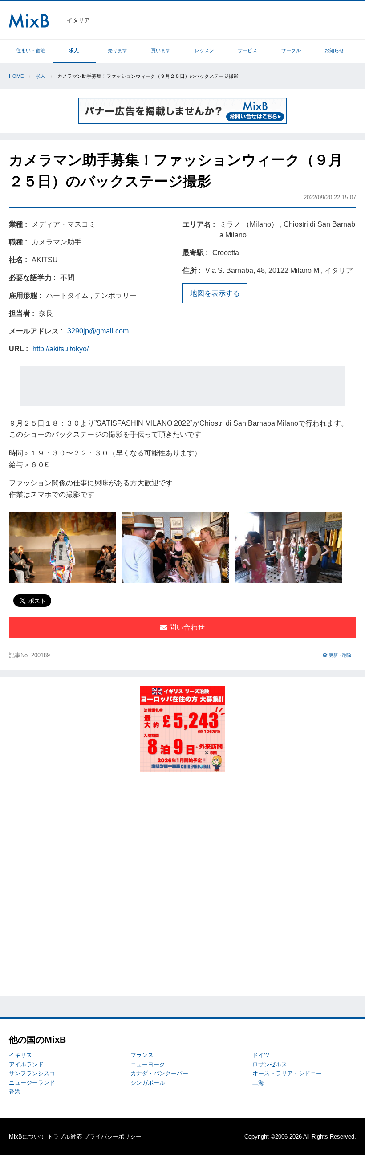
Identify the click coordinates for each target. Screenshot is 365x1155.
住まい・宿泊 (30, 50)
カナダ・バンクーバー (159, 1073)
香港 (14, 1091)
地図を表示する (215, 293)
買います (160, 50)
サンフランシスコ (32, 1073)
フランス (142, 1055)
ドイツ (261, 1055)
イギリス (20, 1055)
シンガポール (147, 1082)
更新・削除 (339, 655)
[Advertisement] (182, 386)
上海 (258, 1082)
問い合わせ (186, 627)
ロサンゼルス (269, 1064)
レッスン (204, 50)
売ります (117, 50)
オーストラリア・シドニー (287, 1073)
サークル (291, 50)
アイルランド (26, 1064)
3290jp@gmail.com (98, 331)
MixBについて (27, 1136)
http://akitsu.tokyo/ (60, 349)
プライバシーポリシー (113, 1136)
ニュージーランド (32, 1082)
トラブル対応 (64, 1136)
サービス (247, 50)
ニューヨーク (147, 1064)
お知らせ (334, 50)
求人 (74, 50)
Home (16, 76)
